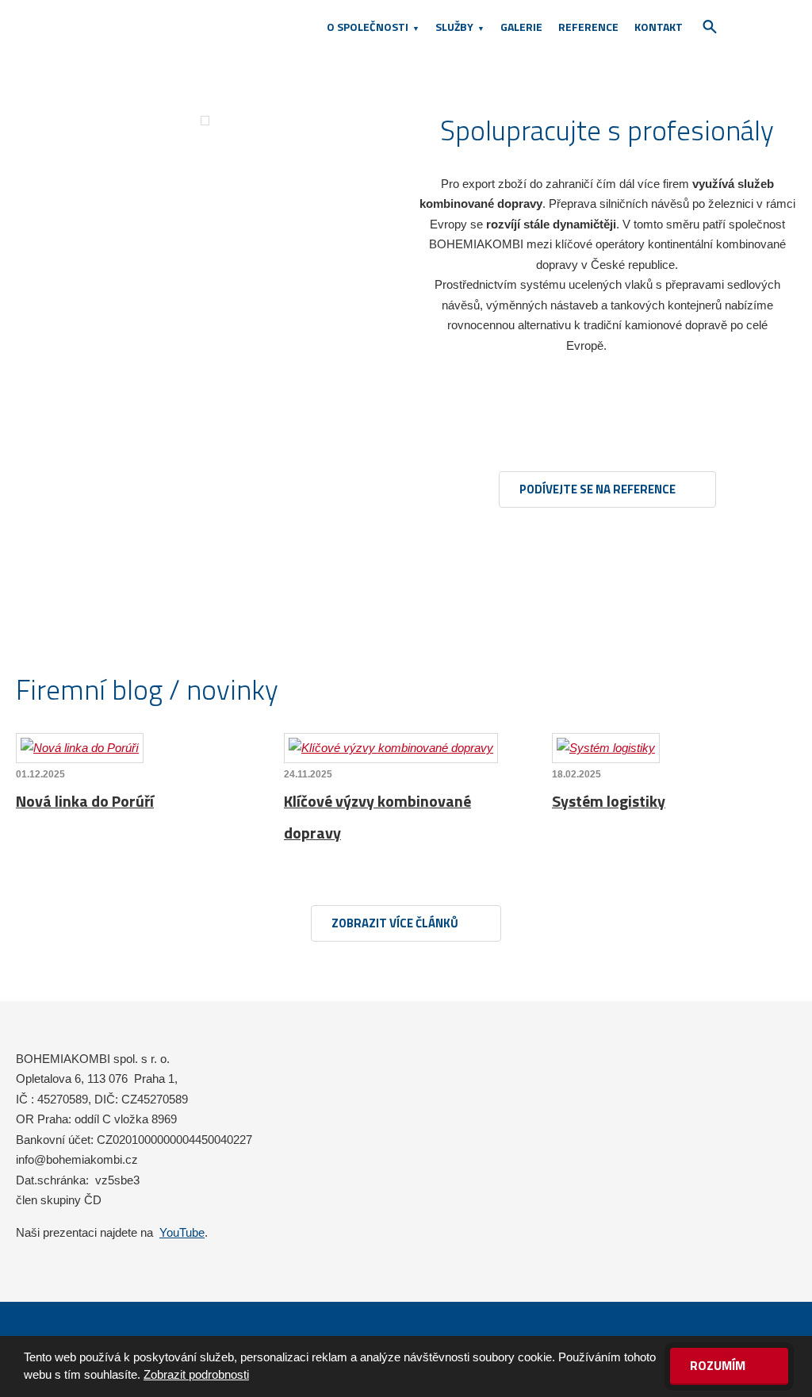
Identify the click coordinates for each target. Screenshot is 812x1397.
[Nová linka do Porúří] (80, 747)
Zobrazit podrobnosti (196, 1374)
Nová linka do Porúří (85, 801)
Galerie (521, 26)
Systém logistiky (608, 801)
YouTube (182, 1232)
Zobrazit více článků (396, 923)
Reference (588, 26)
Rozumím (719, 1365)
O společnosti (367, 26)
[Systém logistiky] (606, 747)
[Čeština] (748, 26)
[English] (776, 26)
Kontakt (658, 26)
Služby (454, 26)
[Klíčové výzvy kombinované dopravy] (391, 747)
